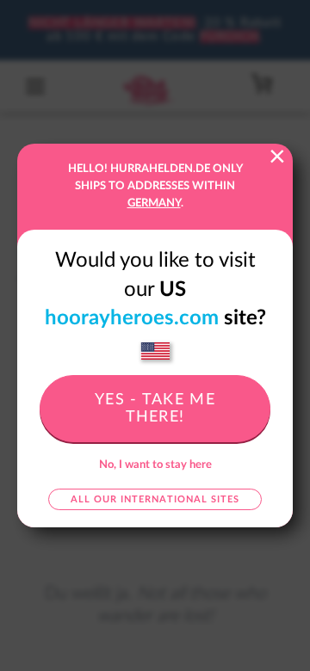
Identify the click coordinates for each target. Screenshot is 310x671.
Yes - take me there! (155, 408)
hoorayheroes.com (132, 318)
